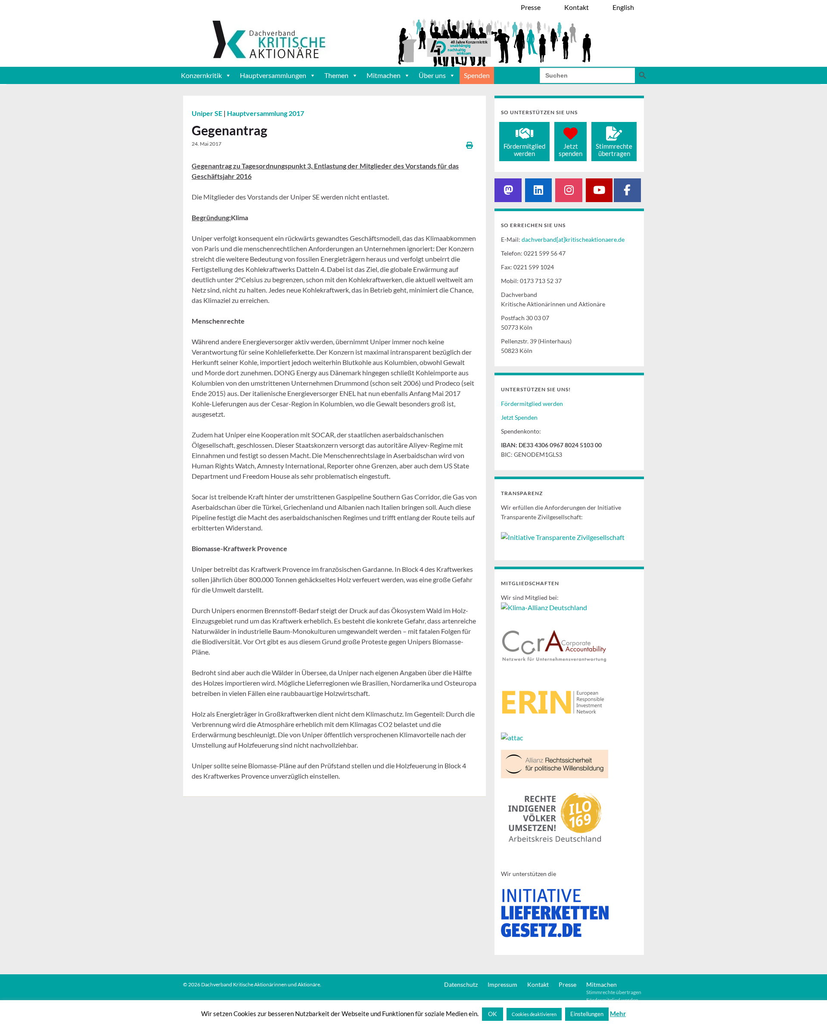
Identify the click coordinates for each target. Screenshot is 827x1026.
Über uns (432, 75)
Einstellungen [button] (586, 1013)
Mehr (618, 1013)
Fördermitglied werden (532, 403)
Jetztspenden (570, 149)
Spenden (477, 75)
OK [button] (492, 1013)
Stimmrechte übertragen (613, 992)
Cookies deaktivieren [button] (534, 1014)
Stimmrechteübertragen (614, 149)
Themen (336, 75)
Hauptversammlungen (273, 75)
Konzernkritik (201, 75)
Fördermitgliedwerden (524, 149)
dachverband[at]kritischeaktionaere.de (573, 239)
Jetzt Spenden (519, 417)
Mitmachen (384, 75)
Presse (567, 984)
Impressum (502, 984)
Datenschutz (461, 984)
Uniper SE (208, 113)
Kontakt (538, 984)
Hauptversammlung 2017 (265, 113)
